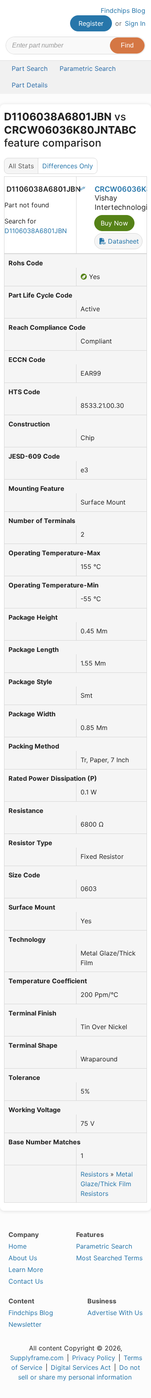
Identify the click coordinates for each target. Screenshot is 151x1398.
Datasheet (122, 241)
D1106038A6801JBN (35, 231)
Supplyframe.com (37, 1358)
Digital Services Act (81, 1367)
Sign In (135, 23)
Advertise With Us (115, 1313)
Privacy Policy (93, 1358)
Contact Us (25, 1281)
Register (91, 23)
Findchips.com (12, 18)
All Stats (21, 166)
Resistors (94, 1174)
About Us (22, 1258)
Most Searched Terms (109, 1258)
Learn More (25, 1270)
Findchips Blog (123, 10)
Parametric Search (104, 1246)
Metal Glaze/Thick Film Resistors (107, 1183)
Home (17, 1246)
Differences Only (67, 166)
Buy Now (114, 223)
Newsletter (24, 1324)
